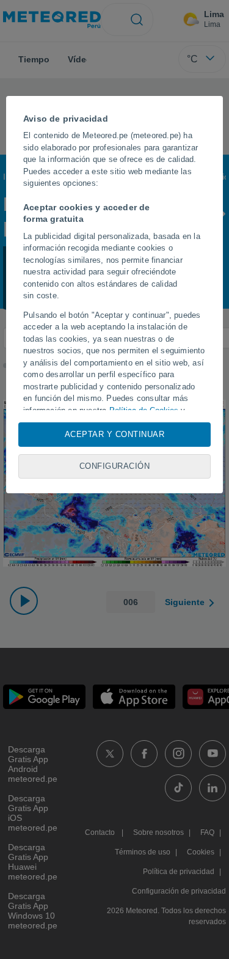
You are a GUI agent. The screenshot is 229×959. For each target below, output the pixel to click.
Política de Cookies (143, 410)
